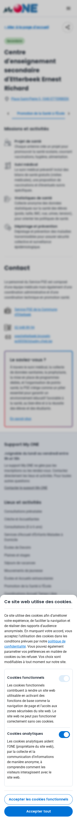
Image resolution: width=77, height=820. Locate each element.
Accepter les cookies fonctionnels (38, 799)
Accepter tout (38, 811)
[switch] (64, 734)
